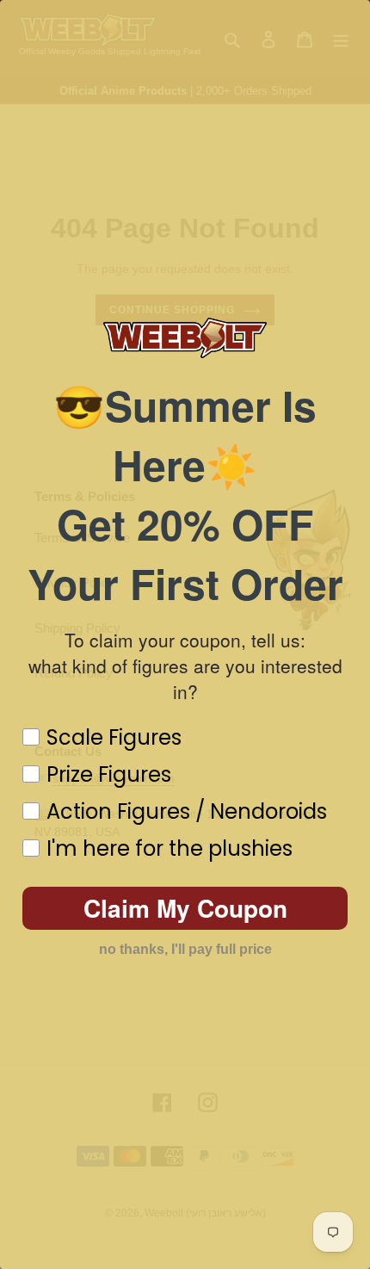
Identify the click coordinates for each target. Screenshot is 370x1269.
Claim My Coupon (185, 907)
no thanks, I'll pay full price (185, 949)
